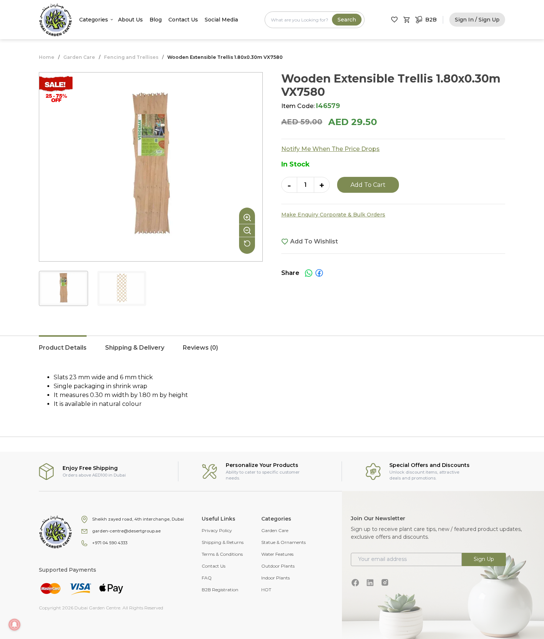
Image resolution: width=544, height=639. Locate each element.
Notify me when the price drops (330, 148)
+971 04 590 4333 (109, 542)
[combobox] (315, 19)
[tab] (63, 351)
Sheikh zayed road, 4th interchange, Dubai (138, 519)
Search (347, 19)
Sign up (484, 559)
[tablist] (272, 351)
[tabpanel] (272, 390)
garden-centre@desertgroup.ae (126, 531)
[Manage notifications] (14, 624)
